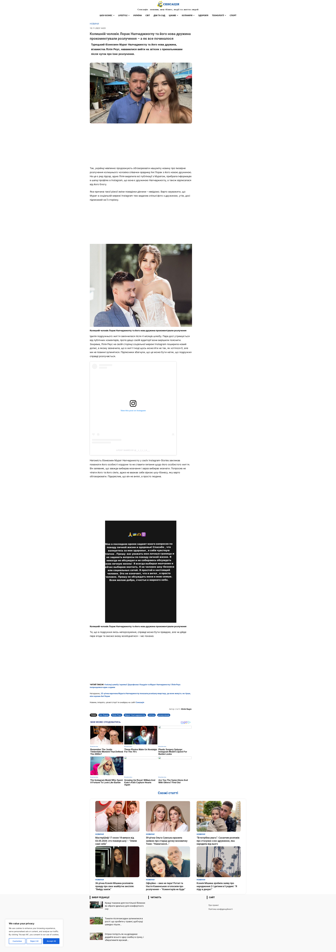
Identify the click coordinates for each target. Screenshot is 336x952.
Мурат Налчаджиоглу (135, 715)
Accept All (51, 941)
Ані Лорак (104, 715)
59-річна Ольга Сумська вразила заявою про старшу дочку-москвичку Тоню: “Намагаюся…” (166, 840)
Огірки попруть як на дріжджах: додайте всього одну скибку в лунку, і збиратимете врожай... (124, 937)
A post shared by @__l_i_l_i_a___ (133, 450)
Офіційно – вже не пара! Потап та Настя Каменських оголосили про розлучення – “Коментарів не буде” (165, 886)
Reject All (34, 941)
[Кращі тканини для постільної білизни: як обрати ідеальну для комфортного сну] (96, 904)
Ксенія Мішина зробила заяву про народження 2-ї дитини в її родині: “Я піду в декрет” (217, 886)
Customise (17, 941)
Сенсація (140, 702)
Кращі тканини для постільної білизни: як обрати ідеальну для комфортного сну (125, 906)
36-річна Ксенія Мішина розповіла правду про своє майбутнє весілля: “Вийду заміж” (114, 886)
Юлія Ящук (186, 709)
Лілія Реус (116, 715)
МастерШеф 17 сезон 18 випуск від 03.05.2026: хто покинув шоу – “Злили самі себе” (116, 840)
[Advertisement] (141, 145)
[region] (34, 933)
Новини (94, 24)
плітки (152, 715)
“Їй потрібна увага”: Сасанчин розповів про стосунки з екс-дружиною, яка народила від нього (218, 840)
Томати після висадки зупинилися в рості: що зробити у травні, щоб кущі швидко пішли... (124, 921)
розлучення (163, 715)
